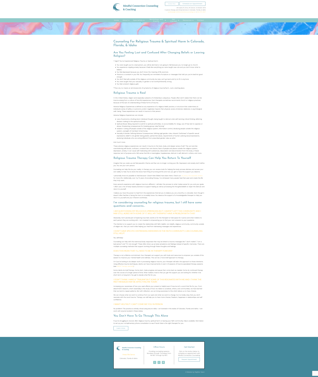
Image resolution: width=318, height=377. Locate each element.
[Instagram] (154, 362)
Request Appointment (189, 359)
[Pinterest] (159, 362)
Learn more (121, 328)
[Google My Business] (163, 362)
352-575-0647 (201, 12)
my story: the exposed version (192, 175)
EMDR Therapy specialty (125, 266)
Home (116, 20)
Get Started (173, 20)
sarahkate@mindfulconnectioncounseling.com (182, 12)
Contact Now (172, 3)
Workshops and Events (156, 20)
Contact (200, 20)
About (125, 20)
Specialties (138, 20)
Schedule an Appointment (192, 3)
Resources (187, 20)
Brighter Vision (200, 372)
